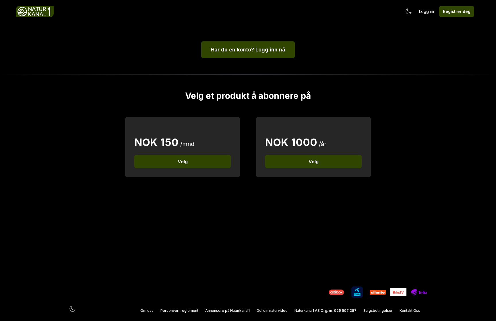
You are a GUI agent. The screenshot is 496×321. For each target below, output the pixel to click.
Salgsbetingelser (378, 310)
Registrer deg (456, 11)
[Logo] (35, 11)
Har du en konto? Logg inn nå (248, 50)
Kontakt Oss (410, 310)
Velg (183, 161)
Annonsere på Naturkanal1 (227, 310)
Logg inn (427, 11)
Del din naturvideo (272, 310)
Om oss (147, 310)
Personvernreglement (179, 310)
